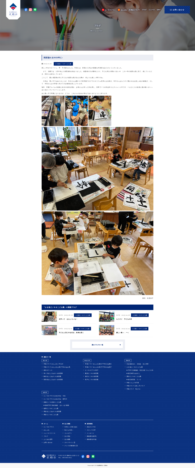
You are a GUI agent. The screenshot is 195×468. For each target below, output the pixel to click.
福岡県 (45, 392)
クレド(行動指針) (70, 445)
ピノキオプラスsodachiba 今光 (55, 396)
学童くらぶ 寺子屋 (133, 382)
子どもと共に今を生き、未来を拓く (71, 332)
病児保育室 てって (134, 379)
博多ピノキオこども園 (51, 414)
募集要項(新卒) (92, 436)
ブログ (144, 9)
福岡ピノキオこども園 (51, 408)
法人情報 (67, 423)
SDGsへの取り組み (70, 427)
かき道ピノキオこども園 (63, 64)
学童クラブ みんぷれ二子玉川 (53, 364)
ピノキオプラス (110, 10)
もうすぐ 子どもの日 (124, 319)
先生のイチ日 (91, 427)
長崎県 (128, 360)
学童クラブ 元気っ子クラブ (136, 386)
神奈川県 (87, 360)
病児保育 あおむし (134, 373)
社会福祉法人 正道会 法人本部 (138, 364)
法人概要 (67, 439)
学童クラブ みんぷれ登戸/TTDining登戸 (98, 367)
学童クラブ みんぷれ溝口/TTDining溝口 (98, 364)
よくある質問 (48, 439)
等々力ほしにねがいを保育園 (53, 373)
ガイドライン (69, 442)
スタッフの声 (91, 430)
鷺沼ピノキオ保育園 (91, 373)
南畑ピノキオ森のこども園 (52, 402)
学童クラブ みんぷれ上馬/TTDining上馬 (57, 367)
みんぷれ (124, 10)
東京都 (45, 360)
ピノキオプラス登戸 (91, 370)
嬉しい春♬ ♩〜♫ (122, 332)
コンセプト (68, 433)
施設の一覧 (47, 357)
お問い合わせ (48, 442)
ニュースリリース (49, 433)
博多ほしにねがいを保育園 (52, 411)
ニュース (152, 9)
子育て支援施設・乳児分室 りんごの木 (140, 370)
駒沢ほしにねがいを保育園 (52, 376)
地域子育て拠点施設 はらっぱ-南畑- (57, 405)
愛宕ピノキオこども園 (134, 376)
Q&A (158, 9)
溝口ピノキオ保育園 (91, 376)
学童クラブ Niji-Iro (133, 389)
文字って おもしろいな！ (68, 319)
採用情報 (90, 423)
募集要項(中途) (92, 439)
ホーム (94, 31)
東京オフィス (48, 370)
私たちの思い (68, 430)
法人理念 (67, 436)
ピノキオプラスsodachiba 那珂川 (55, 399)
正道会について (134, 10)
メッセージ (90, 433)
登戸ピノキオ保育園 (91, 379)
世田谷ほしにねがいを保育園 (53, 379)
